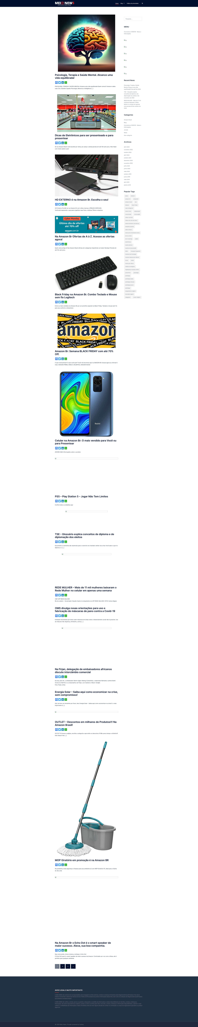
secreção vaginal (129, 294)
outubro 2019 (127, 174)
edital (136, 238)
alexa (126, 195)
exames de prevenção (130, 248)
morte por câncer (129, 263)
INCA (126, 251)
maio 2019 (127, 179)
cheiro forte (128, 211)
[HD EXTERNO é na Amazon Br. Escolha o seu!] (86, 175)
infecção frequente (135, 251)
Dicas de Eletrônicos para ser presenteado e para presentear (84, 137)
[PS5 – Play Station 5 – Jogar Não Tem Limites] (86, 475)
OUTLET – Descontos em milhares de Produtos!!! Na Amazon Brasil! (85, 723)
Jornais (126, 130)
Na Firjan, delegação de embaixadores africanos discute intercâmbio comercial (83, 671)
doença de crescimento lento (132, 232)
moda (132, 260)
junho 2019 (127, 177)
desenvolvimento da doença (132, 223)
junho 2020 (127, 168)
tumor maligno (136, 297)
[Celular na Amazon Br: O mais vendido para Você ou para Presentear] (86, 403)
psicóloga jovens (129, 285)
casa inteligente (129, 208)
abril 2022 (126, 155)
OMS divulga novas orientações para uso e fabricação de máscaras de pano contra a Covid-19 (85, 610)
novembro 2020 (128, 163)
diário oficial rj (128, 229)
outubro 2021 (127, 158)
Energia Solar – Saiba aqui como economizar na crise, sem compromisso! (86, 693)
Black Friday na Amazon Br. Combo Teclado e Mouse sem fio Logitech (86, 296)
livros (126, 260)
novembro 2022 (128, 149)
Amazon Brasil (128, 120)
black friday (134, 205)
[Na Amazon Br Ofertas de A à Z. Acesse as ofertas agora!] (86, 224)
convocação (137, 214)
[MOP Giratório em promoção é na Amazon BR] (86, 799)
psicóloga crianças (129, 281)
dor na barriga (128, 238)
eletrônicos (128, 242)
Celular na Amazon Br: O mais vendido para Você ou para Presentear (85, 442)
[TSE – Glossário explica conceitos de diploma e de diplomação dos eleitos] (86, 520)
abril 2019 (126, 182)
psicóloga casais (129, 278)
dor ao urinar (128, 235)
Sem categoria (128, 135)
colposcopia (137, 211)
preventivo (128, 272)
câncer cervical (129, 217)
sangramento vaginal (130, 291)
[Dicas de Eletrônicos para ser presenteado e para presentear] (86, 113)
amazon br (127, 199)
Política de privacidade (132, 3)
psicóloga (127, 275)
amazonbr (135, 199)
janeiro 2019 (127, 185)
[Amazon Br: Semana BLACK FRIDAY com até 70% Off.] (87, 330)
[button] (142, 3)
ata (136, 202)
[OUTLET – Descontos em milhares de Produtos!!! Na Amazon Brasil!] (86, 714)
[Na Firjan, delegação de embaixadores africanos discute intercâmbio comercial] (86, 646)
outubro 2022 (127, 152)
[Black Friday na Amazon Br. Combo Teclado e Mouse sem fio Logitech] (86, 273)
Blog (122, 3)
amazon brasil (128, 202)
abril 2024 (127, 147)
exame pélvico (128, 245)
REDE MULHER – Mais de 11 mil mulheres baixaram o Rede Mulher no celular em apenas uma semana (85, 589)
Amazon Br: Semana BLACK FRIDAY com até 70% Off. (84, 353)
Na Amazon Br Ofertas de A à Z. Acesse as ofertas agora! (84, 238)
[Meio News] (64, 3)
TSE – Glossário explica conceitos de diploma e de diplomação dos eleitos (84, 536)
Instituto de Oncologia (130, 254)
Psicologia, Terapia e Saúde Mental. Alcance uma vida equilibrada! (84, 76)
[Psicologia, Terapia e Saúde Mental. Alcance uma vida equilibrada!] (86, 43)
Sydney (81, 1024)
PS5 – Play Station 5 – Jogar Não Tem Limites (81, 496)
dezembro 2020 (128, 160)
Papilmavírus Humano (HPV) (132, 269)
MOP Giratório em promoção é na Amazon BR (82, 860)
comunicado (128, 214)
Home (116, 3)
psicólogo (127, 288)
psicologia (136, 272)
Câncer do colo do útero (131, 220)
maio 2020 (127, 171)
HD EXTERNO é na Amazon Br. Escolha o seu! (81, 199)
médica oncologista (130, 266)
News (125, 132)
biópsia (127, 205)
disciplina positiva (129, 226)
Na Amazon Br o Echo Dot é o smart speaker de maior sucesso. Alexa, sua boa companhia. (83, 944)
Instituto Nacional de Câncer (132, 257)
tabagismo (127, 297)
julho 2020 (127, 166)
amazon (133, 195)
